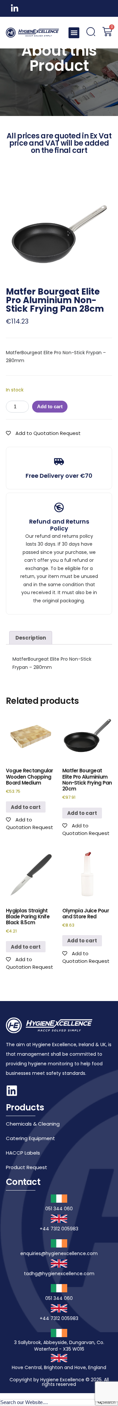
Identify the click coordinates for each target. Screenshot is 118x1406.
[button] (74, 32)
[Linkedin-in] (14, 8)
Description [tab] (30, 637)
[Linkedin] (12, 1091)
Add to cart (50, 406)
